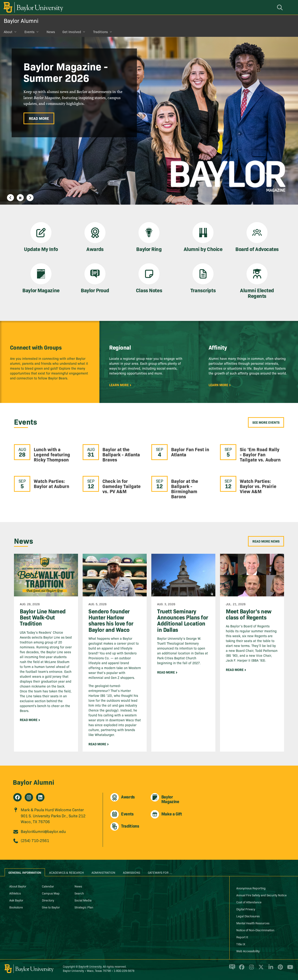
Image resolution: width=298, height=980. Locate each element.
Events (29, 31)
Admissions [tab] (131, 872)
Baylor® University (90, 966)
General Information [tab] (24, 872)
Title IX (240, 944)
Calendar (48, 886)
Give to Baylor (51, 907)
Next (30, 197)
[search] (280, 7)
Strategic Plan (83, 907)
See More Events (266, 422)
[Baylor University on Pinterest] (279, 969)
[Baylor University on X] (260, 969)
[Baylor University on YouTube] (288, 969)
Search (79, 893)
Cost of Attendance (248, 902)
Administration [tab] (103, 872)
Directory (48, 900)
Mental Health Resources (252, 923)
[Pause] (20, 197)
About (8, 31)
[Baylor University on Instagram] (250, 969)
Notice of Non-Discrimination (255, 930)
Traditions (100, 31)
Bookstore (16, 907)
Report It (242, 937)
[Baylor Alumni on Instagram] (29, 797)
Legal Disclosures (248, 916)
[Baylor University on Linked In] (270, 969)
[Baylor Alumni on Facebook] (17, 797)
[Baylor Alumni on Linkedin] (40, 797)
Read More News (266, 541)
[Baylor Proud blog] (231, 969)
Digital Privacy (245, 909)
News (51, 31)
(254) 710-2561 (35, 840)
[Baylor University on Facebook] (241, 969)
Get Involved (71, 31)
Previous (10, 197)
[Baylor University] (32, 7)
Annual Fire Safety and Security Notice (261, 895)
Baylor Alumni (21, 20)
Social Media (82, 900)
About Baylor (17, 886)
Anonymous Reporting (251, 888)
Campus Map (51, 893)
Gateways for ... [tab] (160, 872)
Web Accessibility (248, 951)
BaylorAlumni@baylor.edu (43, 831)
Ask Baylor (16, 900)
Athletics (15, 893)
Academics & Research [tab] (66, 872)
